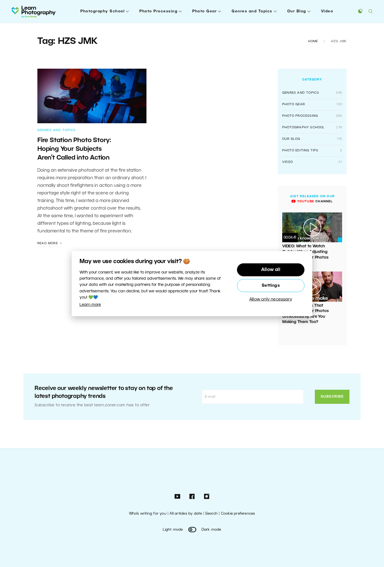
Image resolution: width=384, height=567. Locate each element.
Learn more (90, 305)
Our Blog (296, 11)
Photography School (102, 11)
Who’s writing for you (147, 513)
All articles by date (186, 513)
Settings (271, 286)
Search (211, 513)
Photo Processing (158, 11)
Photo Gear (204, 11)
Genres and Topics (252, 11)
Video (327, 11)
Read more (48, 243)
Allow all (270, 270)
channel (314, 201)
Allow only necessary (270, 299)
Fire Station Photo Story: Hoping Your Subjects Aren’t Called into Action (74, 149)
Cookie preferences (238, 513)
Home (313, 41)
